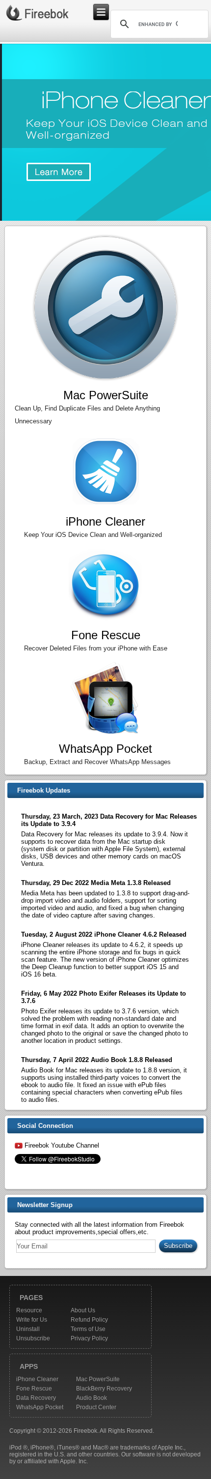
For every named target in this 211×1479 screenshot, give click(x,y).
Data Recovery (36, 1397)
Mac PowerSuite (98, 1379)
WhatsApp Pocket (39, 1407)
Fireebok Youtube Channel (62, 1145)
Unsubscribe (33, 1338)
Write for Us (31, 1319)
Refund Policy (89, 1319)
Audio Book (91, 1397)
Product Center (96, 1407)
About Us (83, 1310)
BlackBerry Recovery (104, 1388)
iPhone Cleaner (37, 1379)
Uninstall (28, 1329)
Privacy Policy (89, 1338)
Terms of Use (88, 1329)
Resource (29, 1310)
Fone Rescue (34, 1388)
